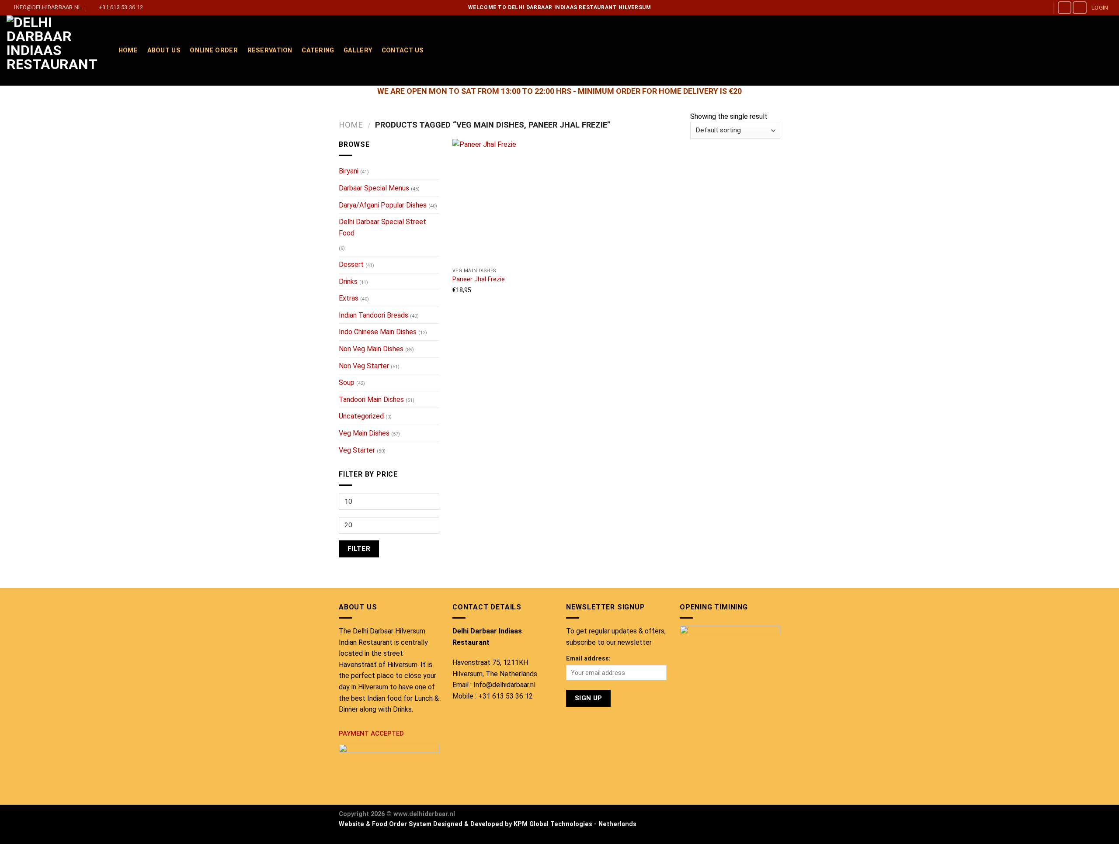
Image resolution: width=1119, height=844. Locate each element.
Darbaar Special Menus (374, 188)
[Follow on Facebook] (1065, 7)
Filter (359, 549)
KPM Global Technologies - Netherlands (575, 824)
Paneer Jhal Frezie (478, 279)
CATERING (318, 50)
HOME (128, 50)
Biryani (348, 171)
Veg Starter (357, 450)
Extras (348, 298)
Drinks (348, 281)
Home (351, 124)
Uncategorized (361, 416)
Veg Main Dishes (364, 433)
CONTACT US (403, 50)
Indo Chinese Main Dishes (378, 332)
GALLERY (358, 50)
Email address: (588, 658)
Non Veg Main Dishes (371, 349)
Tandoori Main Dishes (371, 399)
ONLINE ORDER (213, 50)
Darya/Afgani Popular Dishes (383, 205)
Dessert (351, 264)
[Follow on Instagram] (1080, 7)
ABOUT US (164, 50)
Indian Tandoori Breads (373, 315)
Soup (346, 382)
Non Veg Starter (364, 366)
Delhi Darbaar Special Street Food (382, 227)
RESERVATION (269, 50)
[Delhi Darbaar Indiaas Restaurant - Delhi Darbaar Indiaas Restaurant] (54, 50)
